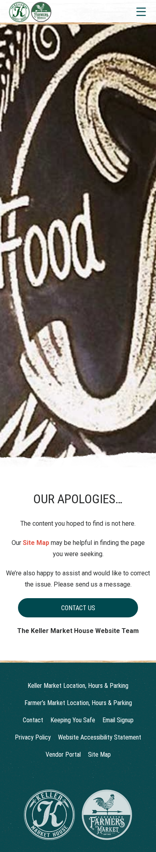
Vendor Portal (63, 754)
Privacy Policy (33, 737)
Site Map (36, 543)
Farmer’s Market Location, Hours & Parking (78, 703)
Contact (33, 720)
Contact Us (78, 608)
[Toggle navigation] (140, 11)
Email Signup (118, 720)
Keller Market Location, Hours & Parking (78, 685)
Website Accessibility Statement (99, 737)
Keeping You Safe (72, 720)
